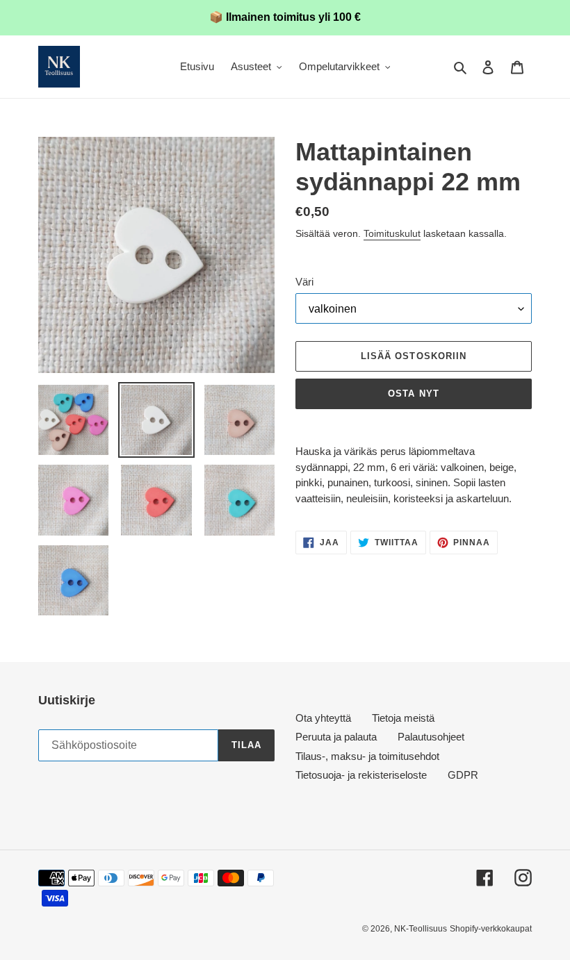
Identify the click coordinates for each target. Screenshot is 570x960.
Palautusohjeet (431, 737)
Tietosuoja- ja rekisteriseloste (361, 775)
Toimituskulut (392, 233)
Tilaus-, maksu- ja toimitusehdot (367, 756)
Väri (304, 282)
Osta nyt (413, 393)
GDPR (463, 775)
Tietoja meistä (403, 718)
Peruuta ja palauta (336, 737)
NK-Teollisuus (420, 929)
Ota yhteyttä (323, 718)
